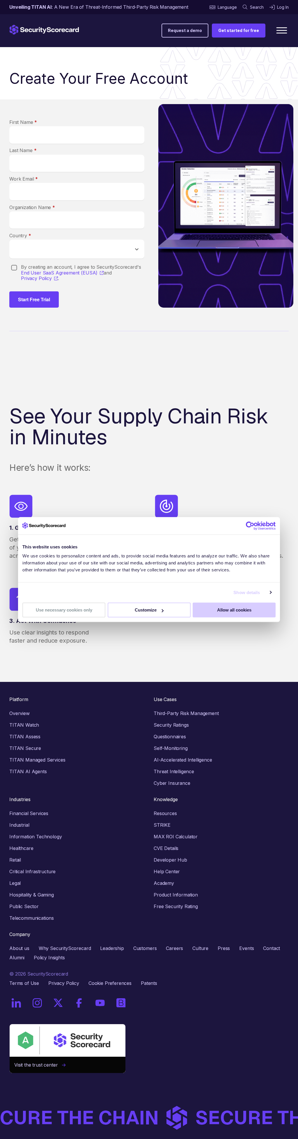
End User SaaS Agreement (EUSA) (59, 273)
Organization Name (32, 207)
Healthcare (21, 848)
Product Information (176, 895)
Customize (146, 609)
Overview (19, 713)
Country (20, 235)
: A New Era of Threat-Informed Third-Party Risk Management (98, 7)
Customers (145, 948)
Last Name (22, 150)
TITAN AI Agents (28, 771)
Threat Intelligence (174, 771)
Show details (246, 592)
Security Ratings (171, 725)
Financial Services (28, 813)
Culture (200, 948)
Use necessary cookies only (64, 609)
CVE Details (166, 848)
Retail (15, 860)
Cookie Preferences (110, 983)
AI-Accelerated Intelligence (183, 760)
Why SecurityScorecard (65, 948)
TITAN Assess (24, 736)
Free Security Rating (176, 906)
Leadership (112, 948)
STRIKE (162, 825)
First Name (23, 122)
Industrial (19, 825)
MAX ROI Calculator (176, 836)
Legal (15, 883)
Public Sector (24, 906)
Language (227, 7)
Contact (271, 948)
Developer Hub (170, 860)
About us (19, 948)
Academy (164, 883)
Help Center (167, 871)
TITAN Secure (25, 748)
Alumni (16, 957)
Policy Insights (49, 957)
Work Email (23, 179)
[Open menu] (282, 31)
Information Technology (35, 836)
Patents (149, 983)
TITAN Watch (24, 725)
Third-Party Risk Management (186, 713)
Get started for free (238, 30)
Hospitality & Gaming (31, 895)
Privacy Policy (36, 278)
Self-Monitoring (171, 748)
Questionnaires (170, 736)
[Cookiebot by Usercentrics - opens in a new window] (250, 525)
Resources (165, 813)
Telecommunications (31, 918)
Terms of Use (24, 983)
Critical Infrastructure (32, 871)
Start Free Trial (34, 299)
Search (257, 7)
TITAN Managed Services (37, 760)
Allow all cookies (234, 609)
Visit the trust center (38, 1065)
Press (224, 948)
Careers (174, 948)
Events (246, 948)
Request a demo (185, 30)
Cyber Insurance (172, 783)
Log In (283, 7)
